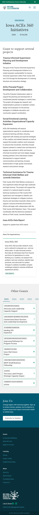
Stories (5, 455)
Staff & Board (7, 476)
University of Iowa (10, 349)
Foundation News (8, 479)
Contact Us (6, 482)
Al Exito (7, 371)
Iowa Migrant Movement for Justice (16, 316)
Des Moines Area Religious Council (15, 338)
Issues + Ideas (7, 458)
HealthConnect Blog (9, 462)
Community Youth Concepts (13, 381)
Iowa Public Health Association (14, 360)
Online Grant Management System (13, 507)
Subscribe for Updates (13, 418)
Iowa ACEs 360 (19, 20)
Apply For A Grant (8, 445)
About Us (6, 472)
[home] (11, 7)
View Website (10, 273)
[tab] (6, 299)
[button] (35, 2)
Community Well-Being (10, 438)
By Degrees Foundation (11, 327)
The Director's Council (11, 306)
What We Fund (7, 441)
